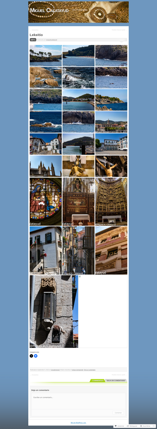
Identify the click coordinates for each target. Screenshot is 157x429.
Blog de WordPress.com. (78, 423)
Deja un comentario (89, 370)
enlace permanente (77, 370)
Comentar (118, 413)
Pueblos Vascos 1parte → (119, 30)
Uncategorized (55, 370)
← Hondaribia (34, 30)
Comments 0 (97, 381)
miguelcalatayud (51, 40)
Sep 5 (33, 40)
